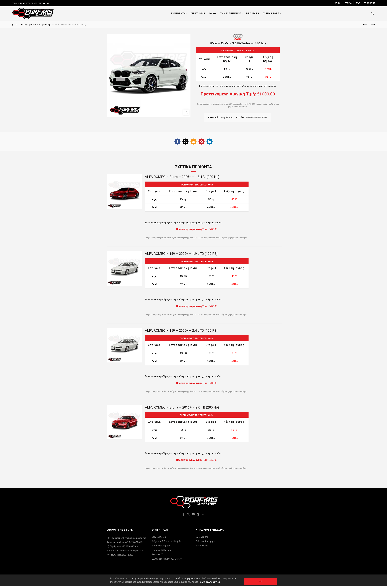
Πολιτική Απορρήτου (206, 541)
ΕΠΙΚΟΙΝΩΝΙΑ (369, 3)
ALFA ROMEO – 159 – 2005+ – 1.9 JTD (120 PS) (181, 254)
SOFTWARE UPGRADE (256, 117)
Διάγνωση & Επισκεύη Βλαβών (166, 541)
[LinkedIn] (210, 141)
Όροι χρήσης (202, 537)
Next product (373, 24)
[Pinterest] (201, 141)
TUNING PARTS (272, 13)
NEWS (357, 3)
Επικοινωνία (202, 545)
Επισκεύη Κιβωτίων (161, 550)
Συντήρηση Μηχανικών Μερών (167, 559)
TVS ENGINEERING (231, 13)
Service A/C (157, 554)
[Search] (372, 13)
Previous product (365, 24)
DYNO (212, 13)
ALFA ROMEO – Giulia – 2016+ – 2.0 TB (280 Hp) (182, 407)
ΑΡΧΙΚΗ (338, 3)
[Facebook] (177, 141)
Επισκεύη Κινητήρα (161, 545)
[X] (185, 141)
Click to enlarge (186, 112)
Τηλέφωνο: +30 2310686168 (124, 546)
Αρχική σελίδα (29, 24)
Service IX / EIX (159, 537)
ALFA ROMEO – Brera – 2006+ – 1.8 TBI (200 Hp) (182, 177)
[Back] (14, 24)
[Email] (193, 141)
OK (260, 581)
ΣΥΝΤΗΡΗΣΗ (178, 13)
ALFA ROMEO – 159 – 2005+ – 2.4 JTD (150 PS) (181, 330)
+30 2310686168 (41, 3)
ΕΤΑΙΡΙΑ (348, 3)
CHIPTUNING (197, 13)
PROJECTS (252, 13)
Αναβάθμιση (44, 24)
